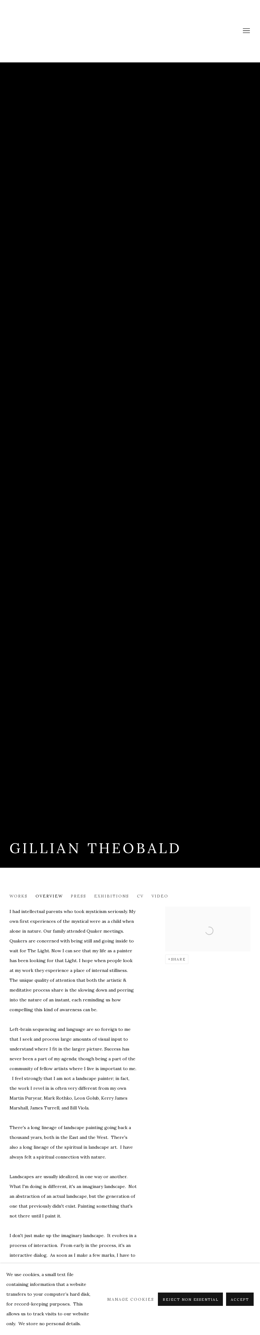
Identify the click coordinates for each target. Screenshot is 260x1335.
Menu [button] (245, 31)
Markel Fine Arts (32, 31)
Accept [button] (240, 1299)
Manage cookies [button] (130, 1299)
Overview (49, 895)
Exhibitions (111, 895)
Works (19, 895)
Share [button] (178, 959)
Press (78, 895)
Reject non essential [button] (190, 1299)
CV (140, 895)
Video (160, 895)
